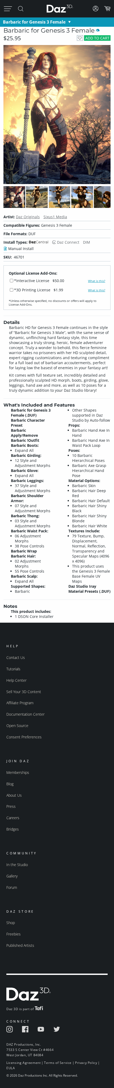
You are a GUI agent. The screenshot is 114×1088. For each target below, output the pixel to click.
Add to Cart (97, 38)
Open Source (17, 725)
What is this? (96, 281)
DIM (86, 242)
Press (11, 806)
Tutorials (13, 668)
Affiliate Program (19, 702)
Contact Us (15, 657)
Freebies (13, 934)
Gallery (11, 876)
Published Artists (20, 945)
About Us (14, 795)
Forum (11, 887)
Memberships (17, 772)
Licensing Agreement (23, 1062)
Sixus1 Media (55, 216)
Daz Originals (28, 216)
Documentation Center (25, 714)
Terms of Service (58, 1062)
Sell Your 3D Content (23, 691)
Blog (10, 783)
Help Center (16, 680)
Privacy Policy (86, 1062)
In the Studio (17, 864)
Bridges (12, 829)
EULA (10, 1068)
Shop (10, 922)
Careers (12, 817)
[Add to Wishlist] (80, 38)
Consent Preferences (24, 736)
